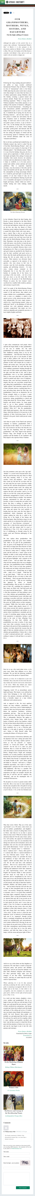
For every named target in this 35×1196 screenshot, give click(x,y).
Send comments (23, 1187)
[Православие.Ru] (15, 2)
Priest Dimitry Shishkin (25, 39)
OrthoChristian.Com (16, 1148)
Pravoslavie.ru (27, 1035)
